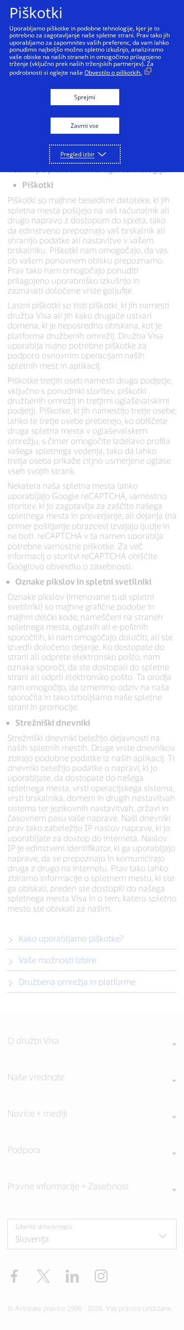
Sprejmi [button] (84, 97)
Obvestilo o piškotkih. (113, 72)
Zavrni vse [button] (85, 125)
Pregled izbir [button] (77, 154)
